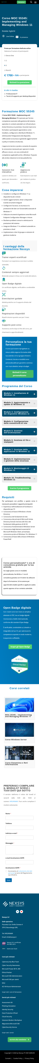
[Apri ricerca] (31, 2)
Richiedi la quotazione (19, 82)
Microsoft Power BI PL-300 (11, 969)
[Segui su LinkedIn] (17, 911)
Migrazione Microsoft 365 (11, 1024)
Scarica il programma (19, 488)
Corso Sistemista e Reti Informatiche (16, 764)
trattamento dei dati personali (20, 872)
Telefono (9, 823)
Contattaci (21, 2)
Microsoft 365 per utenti (10, 979)
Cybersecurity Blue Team (10, 962)
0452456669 (14, 801)
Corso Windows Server (16, 739)
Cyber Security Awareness (11, 965)
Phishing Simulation (9, 1006)
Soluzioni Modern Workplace (12, 1020)
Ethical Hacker (7, 972)
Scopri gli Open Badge (20, 646)
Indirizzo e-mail (12, 833)
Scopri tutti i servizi (8, 1033)
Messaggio (10, 843)
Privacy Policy (29, 1058)
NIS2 (3, 983)
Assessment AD (7, 1002)
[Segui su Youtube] (21, 911)
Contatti (8, 1058)
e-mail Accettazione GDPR (15, 858)
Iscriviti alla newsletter (18, 1040)
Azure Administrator (11, 987)
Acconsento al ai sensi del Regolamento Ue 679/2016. (20, 873)
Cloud (7, 1017)
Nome (8, 814)
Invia (8, 880)
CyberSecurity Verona (9, 1027)
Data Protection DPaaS (10, 1013)
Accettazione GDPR (13, 868)
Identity (7, 1009)
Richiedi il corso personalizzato (19, 374)
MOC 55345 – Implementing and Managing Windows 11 (18, 716)
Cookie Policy (17, 1058)
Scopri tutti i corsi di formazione (11, 992)
